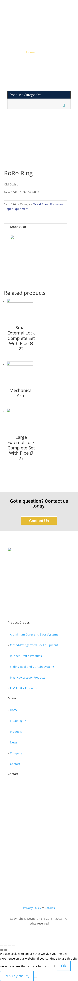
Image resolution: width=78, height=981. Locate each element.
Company (16, 753)
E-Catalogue (18, 721)
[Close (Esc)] (1, 945)
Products (16, 731)
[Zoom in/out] (13, 945)
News (13, 742)
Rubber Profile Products (26, 656)
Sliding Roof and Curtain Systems (32, 667)
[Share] (5, 945)
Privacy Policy (32, 908)
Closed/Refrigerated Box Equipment (34, 645)
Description (18, 227)
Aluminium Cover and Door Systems (34, 634)
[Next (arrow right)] (5, 950)
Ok (63, 966)
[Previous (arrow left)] (1, 950)
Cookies (50, 908)
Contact (15, 764)
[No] (35, 977)
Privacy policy (16, 976)
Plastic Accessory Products (27, 677)
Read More (22, 610)
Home (30, 52)
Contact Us (39, 520)
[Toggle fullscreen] (9, 945)
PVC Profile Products (23, 688)
